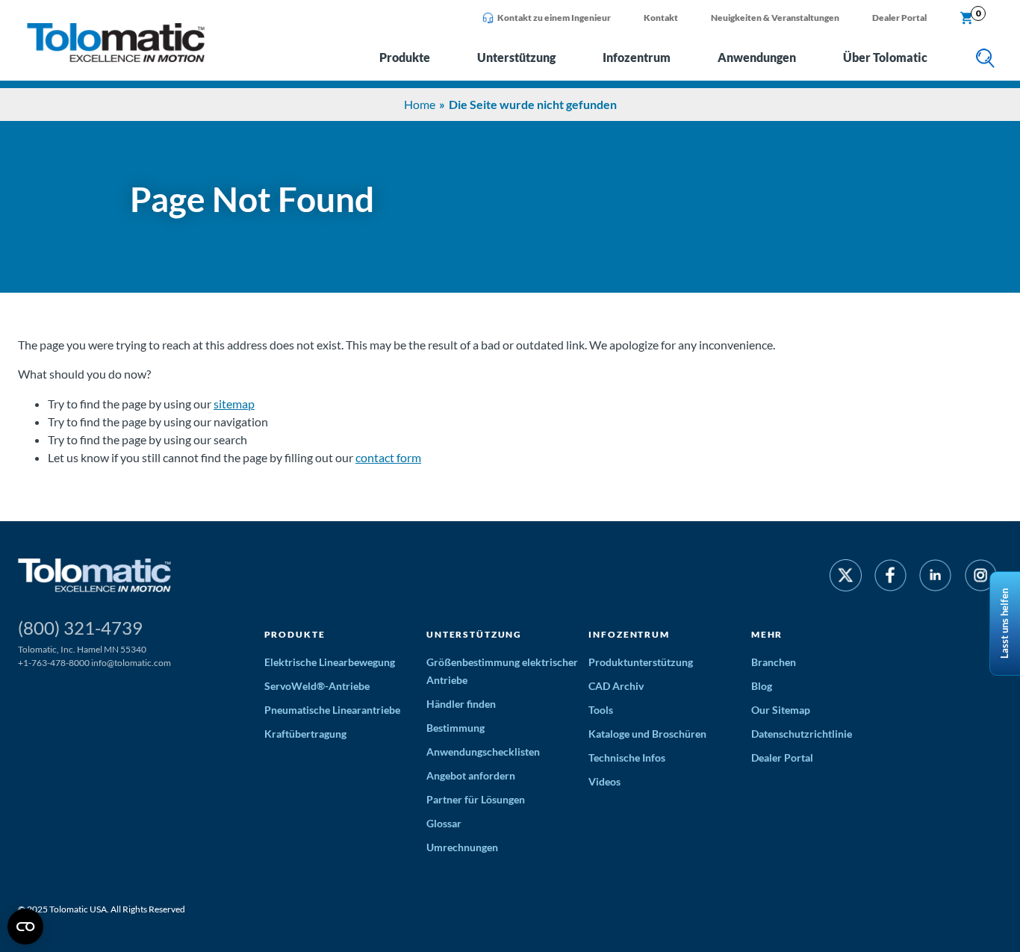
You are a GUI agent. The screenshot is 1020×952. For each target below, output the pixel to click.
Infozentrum (637, 57)
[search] (985, 59)
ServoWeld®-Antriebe (317, 685)
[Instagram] (981, 577)
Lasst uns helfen (1004, 623)
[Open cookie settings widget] (25, 927)
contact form (388, 457)
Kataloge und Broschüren (647, 733)
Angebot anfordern (470, 775)
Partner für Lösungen (475, 799)
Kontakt (661, 17)
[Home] (115, 58)
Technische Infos (626, 757)
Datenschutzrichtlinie (801, 733)
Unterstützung (516, 57)
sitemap (234, 403)
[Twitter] (845, 577)
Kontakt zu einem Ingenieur (554, 17)
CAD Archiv (616, 685)
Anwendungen (757, 57)
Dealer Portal (899, 17)
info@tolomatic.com (131, 662)
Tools (600, 709)
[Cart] (967, 18)
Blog (761, 685)
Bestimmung (455, 727)
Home (419, 104)
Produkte (404, 57)
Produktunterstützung (640, 662)
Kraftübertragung (305, 733)
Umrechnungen (462, 847)
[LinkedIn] (935, 577)
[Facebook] (890, 577)
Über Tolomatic (885, 57)
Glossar (443, 823)
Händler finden (461, 703)
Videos (604, 781)
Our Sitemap (780, 709)
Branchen (773, 662)
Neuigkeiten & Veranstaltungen (775, 17)
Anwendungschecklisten (483, 751)
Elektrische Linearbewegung (329, 662)
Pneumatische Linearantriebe (332, 709)
